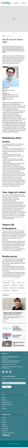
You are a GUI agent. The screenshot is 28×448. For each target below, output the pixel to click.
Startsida (4, 417)
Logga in (16, 3)
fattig (19, 282)
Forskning (4, 399)
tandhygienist (14, 290)
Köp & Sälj (4, 424)
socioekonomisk (6, 290)
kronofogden (14, 285)
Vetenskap (4, 408)
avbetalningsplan (6, 282)
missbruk (21, 285)
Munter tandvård (13, 287)
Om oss (4, 420)
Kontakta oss (5, 430)
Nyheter (4, 397)
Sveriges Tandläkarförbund (8, 433)
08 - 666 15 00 (5, 358)
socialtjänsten (21, 287)
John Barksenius (6, 285)
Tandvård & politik (6, 402)
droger (13, 282)
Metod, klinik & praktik (7, 404)
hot (22, 282)
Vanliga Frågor (5, 428)
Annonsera (4, 422)
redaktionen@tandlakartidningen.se (10, 356)
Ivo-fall (3, 406)
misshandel (5, 287)
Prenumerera (5, 426)
